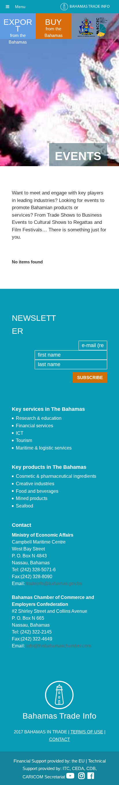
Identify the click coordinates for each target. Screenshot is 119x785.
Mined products (31, 498)
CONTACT (59, 739)
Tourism (24, 440)
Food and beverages (37, 491)
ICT (19, 433)
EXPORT (17, 25)
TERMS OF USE (86, 731)
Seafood (24, 505)
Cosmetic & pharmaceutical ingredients (56, 476)
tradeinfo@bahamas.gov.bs (54, 583)
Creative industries (35, 483)
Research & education (39, 418)
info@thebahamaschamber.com (58, 645)
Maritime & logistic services (44, 447)
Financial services (34, 425)
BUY (53, 22)
